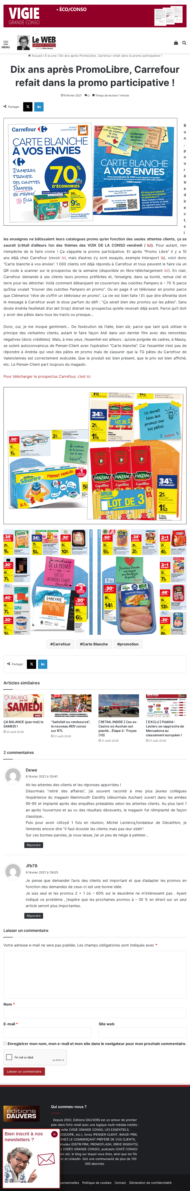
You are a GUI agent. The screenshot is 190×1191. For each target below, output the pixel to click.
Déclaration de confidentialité (150, 1183)
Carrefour (62, 644)
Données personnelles (62, 1183)
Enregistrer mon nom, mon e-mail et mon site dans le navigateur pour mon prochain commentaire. (97, 1043)
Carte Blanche (95, 644)
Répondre (34, 845)
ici (149, 245)
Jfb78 (32, 865)
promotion (129, 644)
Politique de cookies (96, 1183)
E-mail (10, 1024)
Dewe (31, 770)
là (162, 257)
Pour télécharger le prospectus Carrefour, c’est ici (47, 376)
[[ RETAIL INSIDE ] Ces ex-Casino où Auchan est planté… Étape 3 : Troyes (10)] (118, 705)
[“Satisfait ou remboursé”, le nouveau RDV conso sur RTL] (71, 705)
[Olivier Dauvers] (37, 42)
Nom (9, 1004)
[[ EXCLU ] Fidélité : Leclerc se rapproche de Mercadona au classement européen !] (166, 705)
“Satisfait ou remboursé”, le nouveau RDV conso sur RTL (70, 726)
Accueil (36, 55)
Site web (106, 1024)
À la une (51, 55)
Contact (120, 1183)
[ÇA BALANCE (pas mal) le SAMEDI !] (23, 705)
